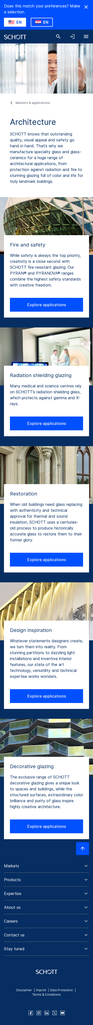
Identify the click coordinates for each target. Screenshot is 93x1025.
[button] (46, 866)
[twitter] (54, 1013)
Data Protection (61, 990)
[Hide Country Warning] (86, 7)
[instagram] (38, 1013)
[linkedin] (46, 1013)
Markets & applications (33, 103)
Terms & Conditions (46, 994)
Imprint (41, 990)
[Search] (58, 36)
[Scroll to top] (82, 848)
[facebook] (31, 1013)
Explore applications (46, 304)
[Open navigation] (86, 36)
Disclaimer (24, 990)
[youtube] (62, 1013)
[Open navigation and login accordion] (72, 36)
